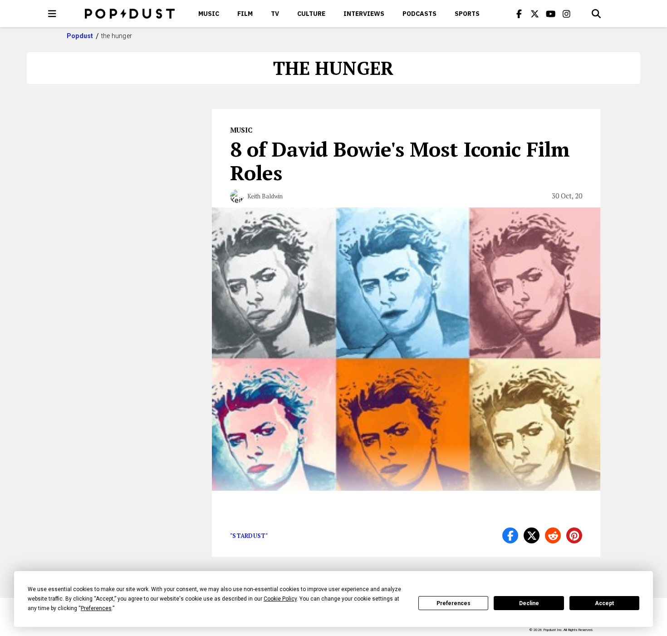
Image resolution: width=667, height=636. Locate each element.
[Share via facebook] (510, 535)
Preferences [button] (96, 608)
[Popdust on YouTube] (551, 13)
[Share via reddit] (553, 535)
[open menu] (52, 13)
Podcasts (419, 14)
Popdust (80, 35)
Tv (275, 14)
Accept (604, 603)
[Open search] (596, 13)
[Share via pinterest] (574, 535)
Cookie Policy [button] (280, 599)
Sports (467, 14)
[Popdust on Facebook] (519, 13)
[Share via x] (531, 535)
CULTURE (311, 14)
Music (208, 14)
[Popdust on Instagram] (567, 13)
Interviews (363, 14)
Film (245, 14)
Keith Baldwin (265, 196)
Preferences (453, 603)
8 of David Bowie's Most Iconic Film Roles (400, 160)
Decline (529, 603)
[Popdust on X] (535, 13)
